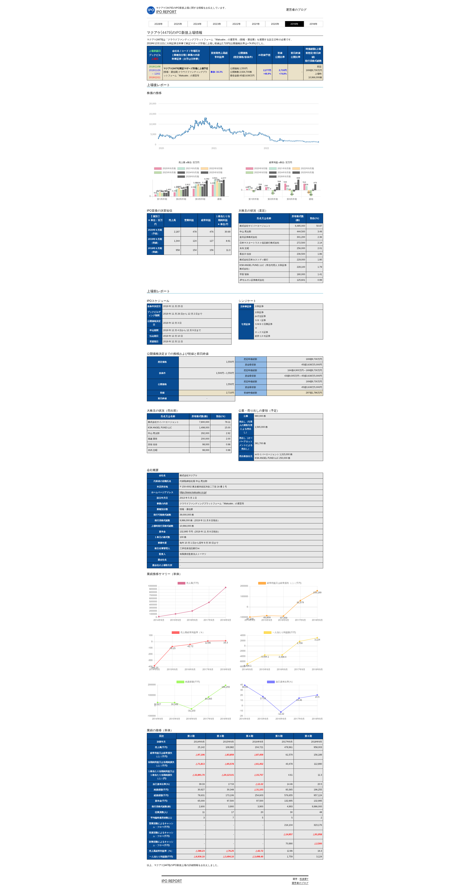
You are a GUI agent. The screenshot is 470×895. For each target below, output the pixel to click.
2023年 (217, 24)
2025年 (178, 24)
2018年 (313, 24)
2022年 (236, 24)
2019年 (294, 24)
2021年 (256, 24)
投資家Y (304, 879)
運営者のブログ (296, 9)
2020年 (275, 24)
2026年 (158, 24)
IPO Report (166, 12)
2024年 (197, 24)
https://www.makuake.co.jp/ (193, 492)
